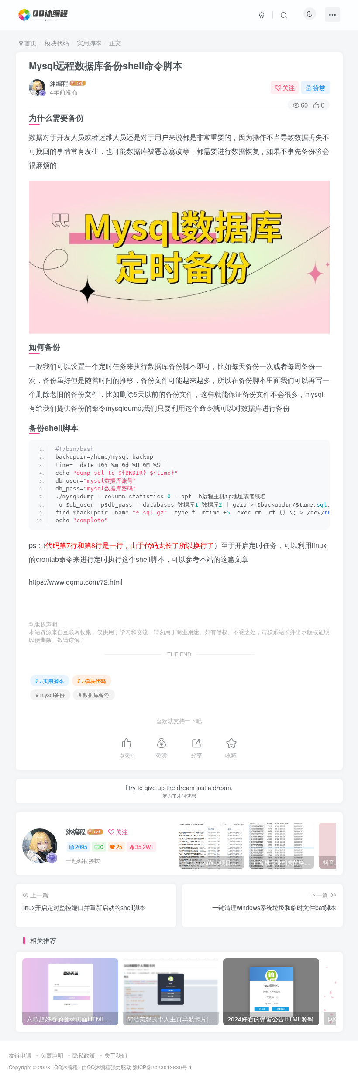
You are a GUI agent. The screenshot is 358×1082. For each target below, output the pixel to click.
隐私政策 (83, 1055)
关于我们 (115, 1055)
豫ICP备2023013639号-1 (162, 1067)
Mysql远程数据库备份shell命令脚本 (105, 65)
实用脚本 (89, 42)
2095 (81, 846)
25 (119, 846)
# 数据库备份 (94, 694)
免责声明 (52, 1055)
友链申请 (20, 1055)
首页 (30, 42)
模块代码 (57, 42)
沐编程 (59, 83)
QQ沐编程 (66, 1067)
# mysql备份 (50, 694)
